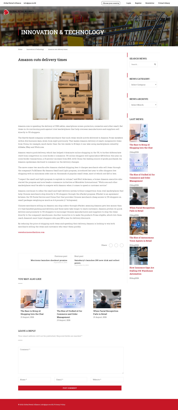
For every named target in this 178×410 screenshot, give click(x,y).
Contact (161, 12)
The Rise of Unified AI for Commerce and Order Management (69, 314)
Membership (105, 12)
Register (138, 3)
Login (128, 3)
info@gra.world (30, 3)
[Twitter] (116, 245)
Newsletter (149, 3)
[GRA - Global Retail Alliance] (19, 13)
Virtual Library (164, 3)
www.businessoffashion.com (31, 232)
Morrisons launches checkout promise (49, 260)
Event (120, 12)
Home (91, 12)
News (131, 12)
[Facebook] (111, 245)
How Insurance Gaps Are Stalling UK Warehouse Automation (142, 270)
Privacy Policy (59, 404)
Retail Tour (145, 12)
